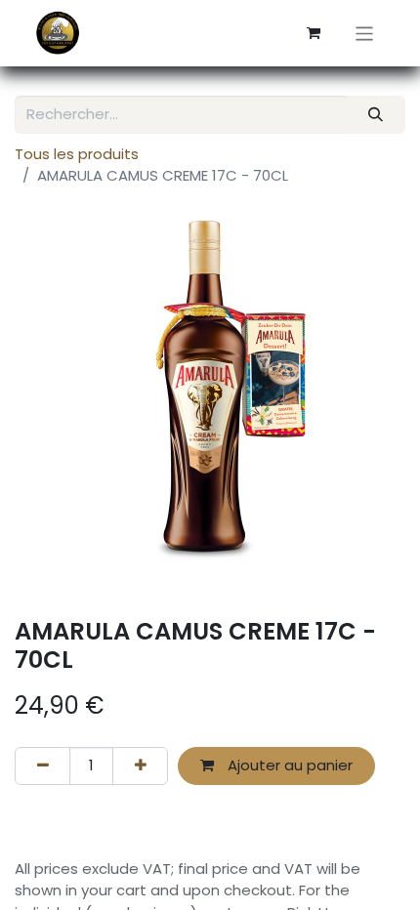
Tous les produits (77, 154)
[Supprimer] (42, 766)
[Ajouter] (140, 766)
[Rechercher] (376, 115)
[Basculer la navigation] (365, 33)
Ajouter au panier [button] (288, 765)
